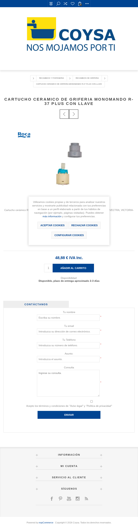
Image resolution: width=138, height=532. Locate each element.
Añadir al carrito (73, 268)
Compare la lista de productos (65, 3)
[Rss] (86, 498)
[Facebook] (51, 498)
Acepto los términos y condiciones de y (69, 405)
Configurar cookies (69, 235)
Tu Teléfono (69, 339)
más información (52, 216)
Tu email (69, 325)
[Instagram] (77, 498)
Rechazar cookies (84, 225)
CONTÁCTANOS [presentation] (36, 304)
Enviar (69, 414)
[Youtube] (69, 498)
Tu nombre (69, 312)
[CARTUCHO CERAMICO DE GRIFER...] (64, 114)
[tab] (36, 304)
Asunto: (69, 353)
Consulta (69, 367)
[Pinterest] (60, 498)
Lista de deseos (72, 3)
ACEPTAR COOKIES (52, 225)
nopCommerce (46, 522)
